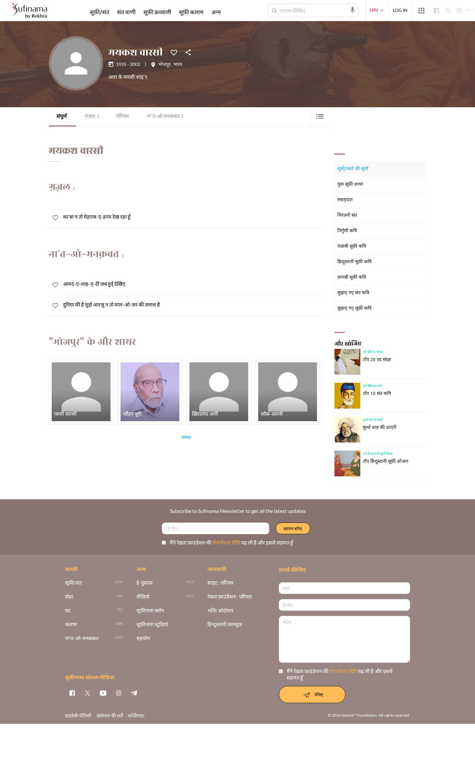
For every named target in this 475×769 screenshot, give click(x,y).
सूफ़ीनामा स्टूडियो (152, 624)
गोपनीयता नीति (226, 542)
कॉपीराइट (136, 715)
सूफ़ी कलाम (191, 12)
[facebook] (72, 693)
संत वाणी (126, 12)
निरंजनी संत (347, 216)
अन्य (216, 12)
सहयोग (143, 638)
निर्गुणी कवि (347, 231)
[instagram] (118, 693)
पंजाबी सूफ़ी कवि (351, 247)
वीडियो (142, 596)
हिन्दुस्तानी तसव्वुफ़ (224, 624)
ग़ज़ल (92, 116)
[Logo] (29, 11)
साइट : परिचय (220, 583)
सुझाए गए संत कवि (353, 293)
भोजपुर (164, 65)
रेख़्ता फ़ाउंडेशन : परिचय (229, 596)
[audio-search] (352, 10)
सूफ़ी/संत (99, 12)
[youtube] (103, 693)
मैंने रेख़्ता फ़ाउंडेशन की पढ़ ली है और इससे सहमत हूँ (231, 542)
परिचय (122, 116)
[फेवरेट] (174, 52)
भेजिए (318, 694)
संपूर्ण (62, 116)
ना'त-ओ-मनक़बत (165, 116)
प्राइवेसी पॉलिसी (78, 715)
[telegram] (134, 693)
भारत (177, 65)
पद (67, 610)
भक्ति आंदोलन (220, 610)
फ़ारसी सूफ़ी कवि (351, 278)
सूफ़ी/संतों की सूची (352, 169)
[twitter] (87, 693)
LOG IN (400, 10)
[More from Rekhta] (421, 11)
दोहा (69, 596)
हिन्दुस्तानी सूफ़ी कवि (354, 262)
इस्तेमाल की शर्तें (110, 715)
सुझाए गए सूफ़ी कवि (354, 309)
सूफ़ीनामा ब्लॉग (150, 610)
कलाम (71, 624)
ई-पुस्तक (144, 583)
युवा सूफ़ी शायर (350, 185)
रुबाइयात (345, 200)
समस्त (186, 438)
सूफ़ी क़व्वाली (157, 12)
